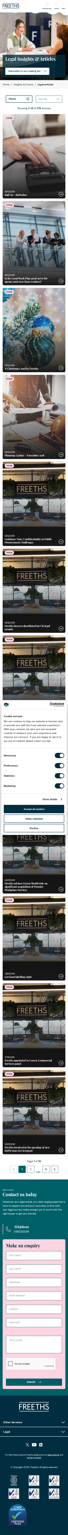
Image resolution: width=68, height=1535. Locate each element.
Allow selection (34, 818)
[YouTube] (34, 1445)
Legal (6, 1431)
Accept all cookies (34, 809)
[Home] (34, 1410)
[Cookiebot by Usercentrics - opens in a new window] (49, 705)
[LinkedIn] (40, 1445)
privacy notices (34, 1457)
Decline (34, 828)
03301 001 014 (21, 1231)
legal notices (53, 1454)
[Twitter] (27, 1445)
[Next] (54, 1169)
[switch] (59, 765)
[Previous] (13, 1169)
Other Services (12, 1422)
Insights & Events (23, 84)
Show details (49, 799)
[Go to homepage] (11, 7)
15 (46, 1169)
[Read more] (34, 156)
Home (6, 84)
